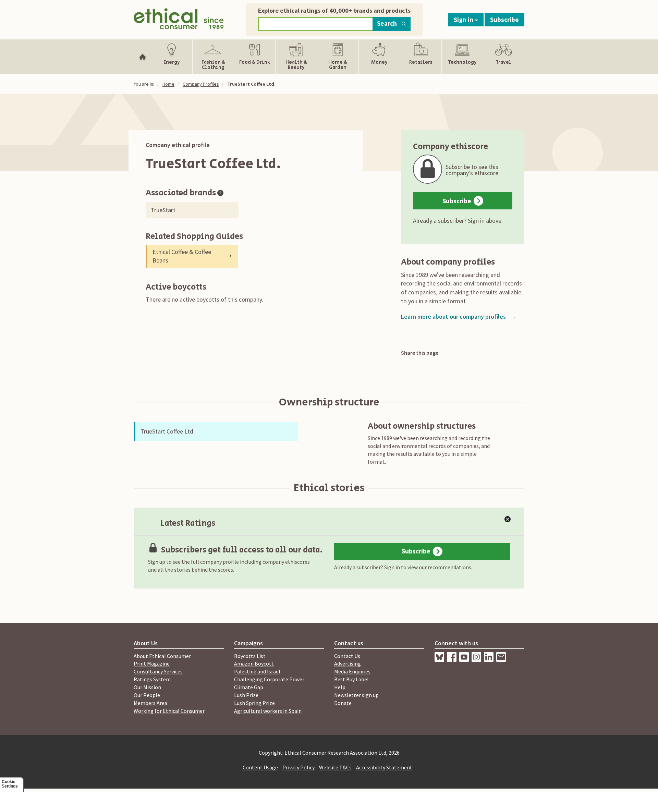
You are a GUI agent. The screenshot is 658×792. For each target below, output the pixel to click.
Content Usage (260, 767)
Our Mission (147, 687)
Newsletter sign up (356, 695)
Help (339, 687)
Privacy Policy (298, 767)
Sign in (464, 19)
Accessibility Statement (384, 767)
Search (387, 23)
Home (168, 84)
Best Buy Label (351, 679)
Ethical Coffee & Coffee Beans (182, 256)
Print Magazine (152, 663)
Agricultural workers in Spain (268, 710)
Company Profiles (201, 84)
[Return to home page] (179, 18)
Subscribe (504, 19)
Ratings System (152, 679)
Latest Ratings (187, 523)
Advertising (347, 663)
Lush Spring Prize (254, 702)
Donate (343, 702)
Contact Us (347, 656)
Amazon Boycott (254, 663)
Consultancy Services (158, 671)
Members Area (150, 702)
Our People (147, 695)
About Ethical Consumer (162, 656)
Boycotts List (250, 656)
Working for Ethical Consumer (169, 710)
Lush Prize (246, 695)
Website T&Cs (335, 767)
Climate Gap (248, 687)
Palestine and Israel (257, 671)
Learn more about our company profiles (458, 316)
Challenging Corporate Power (269, 679)
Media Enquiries (352, 671)
